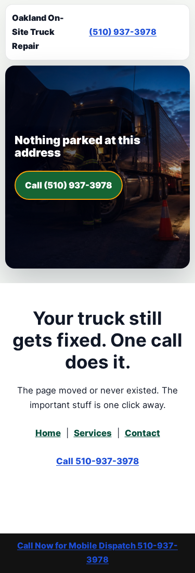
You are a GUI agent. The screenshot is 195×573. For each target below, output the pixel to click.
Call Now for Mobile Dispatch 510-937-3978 (97, 552)
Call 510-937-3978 (97, 461)
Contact (142, 433)
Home (48, 433)
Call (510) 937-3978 (68, 185)
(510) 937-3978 (123, 32)
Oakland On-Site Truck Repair (38, 31)
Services (93, 433)
